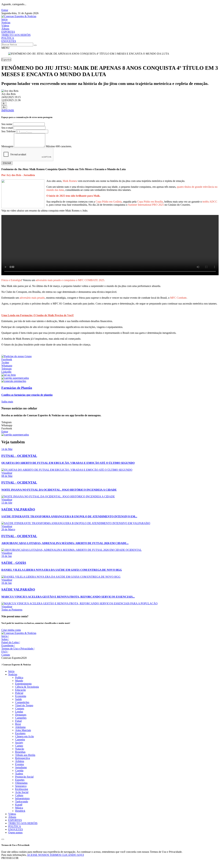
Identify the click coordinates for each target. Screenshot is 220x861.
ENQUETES (8, 41)
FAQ (4, 651)
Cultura (19, 795)
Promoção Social (24, 776)
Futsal (18, 720)
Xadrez (19, 773)
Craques (19, 708)
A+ (4, 107)
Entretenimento (23, 683)
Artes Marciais (23, 730)
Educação (20, 689)
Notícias (5, 22)
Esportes (19, 779)
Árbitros (19, 761)
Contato (5, 654)
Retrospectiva (22, 758)
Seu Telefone (8, 131)
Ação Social (21, 792)
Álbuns (5, 28)
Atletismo (20, 727)
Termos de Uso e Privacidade (17, 648)
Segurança (20, 786)
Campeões (20, 717)
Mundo (19, 680)
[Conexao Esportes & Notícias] (18, 16)
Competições (22, 702)
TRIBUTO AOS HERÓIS (16, 34)
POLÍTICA (7, 38)
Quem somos (15, 832)
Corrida (19, 770)
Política (19, 677)
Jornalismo (21, 767)
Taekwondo (21, 801)
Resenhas (20, 751)
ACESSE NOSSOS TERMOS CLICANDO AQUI (55, 854)
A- (4, 103)
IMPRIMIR (7, 110)
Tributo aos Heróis (25, 755)
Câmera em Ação (24, 736)
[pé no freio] (8, 374)
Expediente (8, 645)
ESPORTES (8, 31)
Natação (19, 748)
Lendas (19, 711)
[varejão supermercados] (15, 378)
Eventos (19, 764)
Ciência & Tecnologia (27, 686)
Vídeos (5, 25)
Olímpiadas (21, 782)
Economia (20, 696)
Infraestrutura (22, 798)
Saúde (18, 699)
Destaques (20, 714)
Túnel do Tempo (24, 705)
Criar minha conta (11, 629)
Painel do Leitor (10, 642)
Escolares (20, 733)
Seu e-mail (7, 127)
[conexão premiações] (13, 381)
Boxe (18, 724)
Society (19, 742)
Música (19, 807)
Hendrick (20, 810)
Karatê (18, 804)
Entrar (4, 10)
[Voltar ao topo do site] (2, 839)
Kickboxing (21, 789)
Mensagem (7, 146)
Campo (19, 745)
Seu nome (6, 124)
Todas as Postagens (11, 609)
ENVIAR (7, 163)
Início (4, 19)
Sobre (5, 639)
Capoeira (20, 739)
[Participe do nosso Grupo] (16, 356)
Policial (19, 693)
